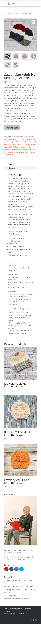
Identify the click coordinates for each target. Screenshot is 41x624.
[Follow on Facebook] (29, 620)
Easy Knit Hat (30, 144)
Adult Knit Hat (18, 142)
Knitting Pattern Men (23, 150)
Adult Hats (12, 13)
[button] (33, 22)
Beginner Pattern (19, 144)
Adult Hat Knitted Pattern (22, 139)
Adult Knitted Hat (30, 142)
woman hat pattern (27, 152)
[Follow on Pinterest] (34, 620)
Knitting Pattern (9, 150)
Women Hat (8, 155)
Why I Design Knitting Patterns (15, 595)
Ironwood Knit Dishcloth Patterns (16, 599)
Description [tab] (11, 164)
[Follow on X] (31, 620)
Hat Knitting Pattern (11, 147)
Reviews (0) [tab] (10, 168)
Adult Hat (26, 137)
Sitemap (13, 609)
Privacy (6, 609)
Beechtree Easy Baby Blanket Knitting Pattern (20, 586)
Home (6, 13)
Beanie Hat (8, 144)
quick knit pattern (14, 152)
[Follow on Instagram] (36, 620)
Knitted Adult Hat (25, 147)
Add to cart (12, 127)
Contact (19, 609)
